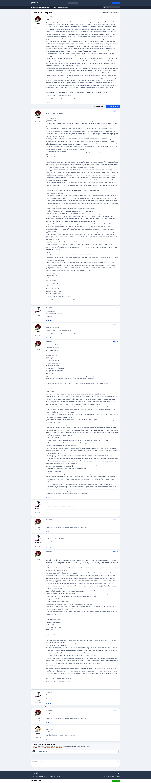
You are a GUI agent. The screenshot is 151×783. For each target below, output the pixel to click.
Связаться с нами (52, 776)
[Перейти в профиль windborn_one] (38, 309)
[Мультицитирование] (46, 303)
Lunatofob (38, 23)
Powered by (114, 776)
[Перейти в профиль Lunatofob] (38, 19)
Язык (33, 776)
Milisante (38, 733)
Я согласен (116, 780)
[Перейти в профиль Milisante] (38, 729)
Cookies (58, 776)
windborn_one (38, 314)
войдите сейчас (71, 746)
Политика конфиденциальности (42, 776)
